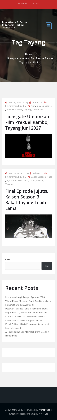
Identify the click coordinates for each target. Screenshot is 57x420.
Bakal (34, 176)
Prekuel (10, 109)
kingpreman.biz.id (14, 106)
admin (36, 102)
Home (28, 54)
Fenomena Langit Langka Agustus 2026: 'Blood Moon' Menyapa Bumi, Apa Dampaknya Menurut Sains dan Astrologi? (28, 301)
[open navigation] (49, 26)
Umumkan (38, 109)
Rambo (18, 109)
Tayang (27, 109)
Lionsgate (47, 106)
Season (40, 180)
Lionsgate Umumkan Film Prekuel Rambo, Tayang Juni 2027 (27, 122)
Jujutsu (10, 180)
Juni (38, 106)
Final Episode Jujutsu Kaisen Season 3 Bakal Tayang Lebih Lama (27, 199)
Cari (7, 259)
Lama (25, 180)
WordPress (44, 409)
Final (49, 176)
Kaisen (18, 180)
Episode (42, 176)
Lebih (32, 180)
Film (33, 106)
